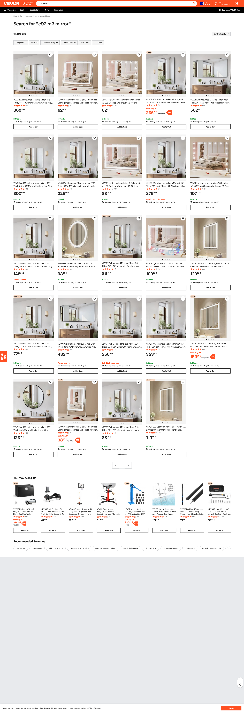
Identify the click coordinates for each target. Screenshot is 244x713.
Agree (231, 708)
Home (15, 16)
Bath (21, 16)
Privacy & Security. (95, 708)
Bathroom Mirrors (31, 16)
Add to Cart (33, 127)
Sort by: (217, 34)
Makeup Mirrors (45, 16)
